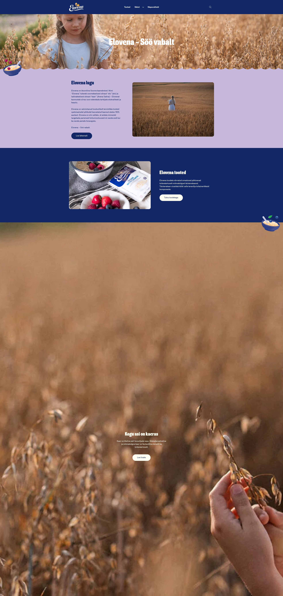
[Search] (210, 7)
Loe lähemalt (81, 136)
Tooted (127, 7)
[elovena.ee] (78, 7)
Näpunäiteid (153, 7)
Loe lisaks (141, 457)
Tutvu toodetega (171, 197)
